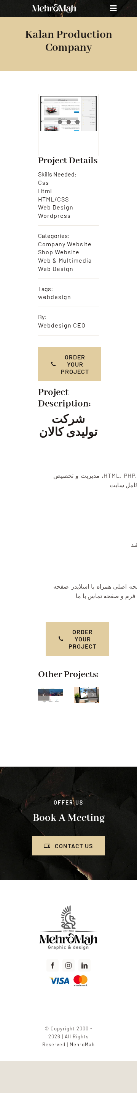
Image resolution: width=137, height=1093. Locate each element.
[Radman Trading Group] (86, 690)
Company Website (65, 243)
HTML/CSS (53, 199)
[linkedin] (84, 965)
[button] (43, 695)
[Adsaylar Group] (50, 690)
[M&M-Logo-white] (54, 4)
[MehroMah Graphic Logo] (68, 905)
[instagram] (68, 965)
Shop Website (59, 251)
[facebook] (52, 965)
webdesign (54, 296)
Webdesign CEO (62, 325)
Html (45, 190)
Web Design (55, 207)
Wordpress (54, 215)
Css (43, 182)
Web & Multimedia (65, 260)
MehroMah (82, 1044)
